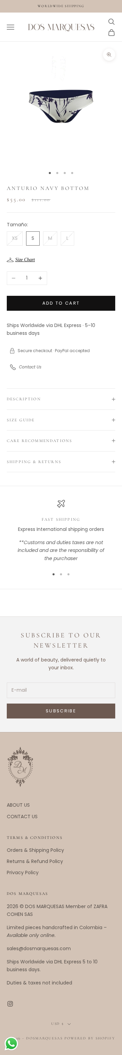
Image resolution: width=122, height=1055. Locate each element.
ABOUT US (18, 805)
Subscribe (61, 711)
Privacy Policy (23, 872)
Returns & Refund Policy (35, 861)
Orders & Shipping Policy (35, 850)
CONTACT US (22, 816)
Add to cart (61, 303)
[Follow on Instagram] (10, 1003)
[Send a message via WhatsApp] (11, 1044)
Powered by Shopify (89, 1038)
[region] (61, 531)
